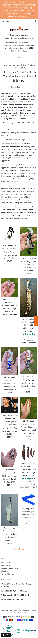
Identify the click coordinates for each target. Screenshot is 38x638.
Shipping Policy (7, 563)
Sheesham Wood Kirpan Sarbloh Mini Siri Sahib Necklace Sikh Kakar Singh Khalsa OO (9, 305)
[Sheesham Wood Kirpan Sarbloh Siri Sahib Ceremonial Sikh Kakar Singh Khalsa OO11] (28, 452)
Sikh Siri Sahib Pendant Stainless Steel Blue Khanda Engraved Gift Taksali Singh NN (9, 383)
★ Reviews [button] (36, 321)
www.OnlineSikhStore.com (22, 610)
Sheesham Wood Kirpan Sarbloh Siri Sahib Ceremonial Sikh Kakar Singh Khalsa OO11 (28, 469)
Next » (23, 549)
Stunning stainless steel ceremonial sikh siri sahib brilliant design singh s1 (28, 325)
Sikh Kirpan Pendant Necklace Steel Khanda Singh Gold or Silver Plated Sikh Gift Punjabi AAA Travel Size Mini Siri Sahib (9, 424)
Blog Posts (5, 571)
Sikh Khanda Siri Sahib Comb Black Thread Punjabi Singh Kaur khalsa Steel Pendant (9, 251)
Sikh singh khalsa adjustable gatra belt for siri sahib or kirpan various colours (28, 514)
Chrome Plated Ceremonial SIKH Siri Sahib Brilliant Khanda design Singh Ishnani (9, 534)
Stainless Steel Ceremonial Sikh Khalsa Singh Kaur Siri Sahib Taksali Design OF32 (9, 475)
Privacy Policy (6, 565)
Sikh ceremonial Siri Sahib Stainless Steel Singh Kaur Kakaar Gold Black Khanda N (29, 383)
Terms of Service (7, 574)
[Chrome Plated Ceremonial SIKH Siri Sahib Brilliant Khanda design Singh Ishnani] (9, 510)
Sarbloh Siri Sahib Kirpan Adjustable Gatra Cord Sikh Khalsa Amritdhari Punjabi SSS (28, 264)
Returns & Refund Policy (10, 568)
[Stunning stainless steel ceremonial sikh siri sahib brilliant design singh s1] (28, 297)
